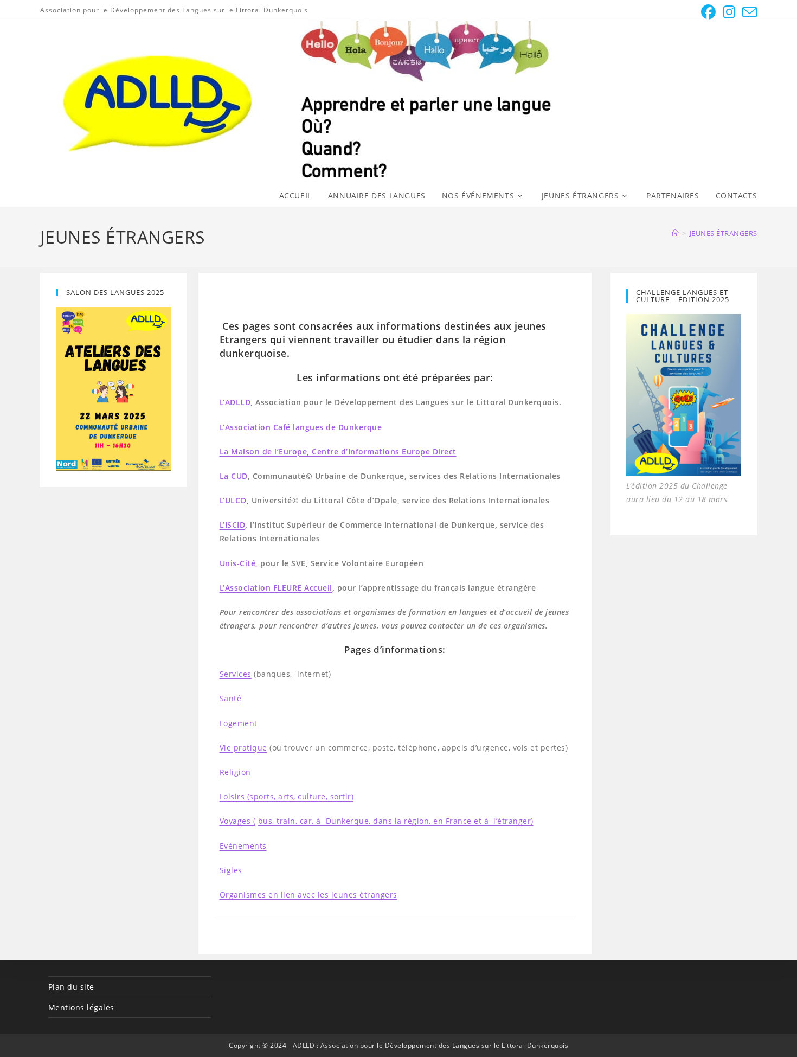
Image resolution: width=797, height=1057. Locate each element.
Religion (235, 772)
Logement (239, 723)
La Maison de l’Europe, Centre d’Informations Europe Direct (338, 451)
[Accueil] (675, 233)
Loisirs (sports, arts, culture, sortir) (287, 796)
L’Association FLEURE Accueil (276, 587)
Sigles (231, 870)
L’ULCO (233, 500)
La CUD (234, 476)
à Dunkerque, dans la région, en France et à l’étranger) (425, 821)
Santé (231, 698)
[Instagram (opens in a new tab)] (729, 12)
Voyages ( (238, 821)
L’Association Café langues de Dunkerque (301, 427)
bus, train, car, (287, 821)
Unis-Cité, (239, 563)
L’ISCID (233, 525)
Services (236, 674)
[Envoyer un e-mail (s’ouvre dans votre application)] (748, 12)
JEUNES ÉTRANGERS (723, 233)
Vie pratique (243, 747)
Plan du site (71, 987)
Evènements (243, 846)
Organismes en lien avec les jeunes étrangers (308, 894)
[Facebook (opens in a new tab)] (708, 12)
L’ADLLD (235, 402)
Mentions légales (81, 1007)
